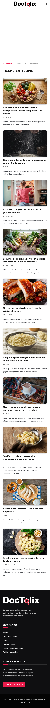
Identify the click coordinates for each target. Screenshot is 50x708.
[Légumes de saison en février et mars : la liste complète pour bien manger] (25, 242)
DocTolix (18, 63)
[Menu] (4, 4)
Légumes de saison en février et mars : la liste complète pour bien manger (24, 260)
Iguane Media (25, 702)
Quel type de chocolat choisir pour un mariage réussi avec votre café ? (22, 408)
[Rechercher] (46, 4)
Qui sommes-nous (10, 636)
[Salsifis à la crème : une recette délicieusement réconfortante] (25, 440)
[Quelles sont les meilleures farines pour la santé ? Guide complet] (25, 143)
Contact (6, 640)
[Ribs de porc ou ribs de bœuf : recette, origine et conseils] (25, 292)
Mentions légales (9, 644)
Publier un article (14, 684)
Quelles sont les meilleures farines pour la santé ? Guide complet (24, 161)
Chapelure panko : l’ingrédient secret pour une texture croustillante (24, 359)
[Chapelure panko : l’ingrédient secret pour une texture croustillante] (25, 341)
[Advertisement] (25, 35)
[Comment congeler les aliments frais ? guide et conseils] (25, 193)
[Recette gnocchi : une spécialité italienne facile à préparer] (25, 542)
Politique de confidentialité (13, 648)
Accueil (5, 633)
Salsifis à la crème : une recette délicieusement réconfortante (19, 458)
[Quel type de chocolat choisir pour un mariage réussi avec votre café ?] (25, 390)
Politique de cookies (10, 652)
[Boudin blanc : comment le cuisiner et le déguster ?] (25, 492)
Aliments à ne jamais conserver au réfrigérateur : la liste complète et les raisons (22, 110)
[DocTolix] (25, 4)
